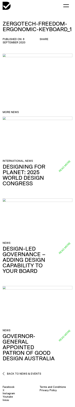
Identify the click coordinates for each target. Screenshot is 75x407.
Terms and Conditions (53, 386)
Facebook (8, 386)
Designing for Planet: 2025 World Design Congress (24, 175)
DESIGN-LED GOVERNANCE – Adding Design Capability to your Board (24, 260)
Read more (64, 166)
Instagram (9, 393)
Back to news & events (23, 373)
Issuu (6, 399)
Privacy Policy (48, 390)
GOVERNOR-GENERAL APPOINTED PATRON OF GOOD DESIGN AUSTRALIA (29, 347)
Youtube (8, 396)
